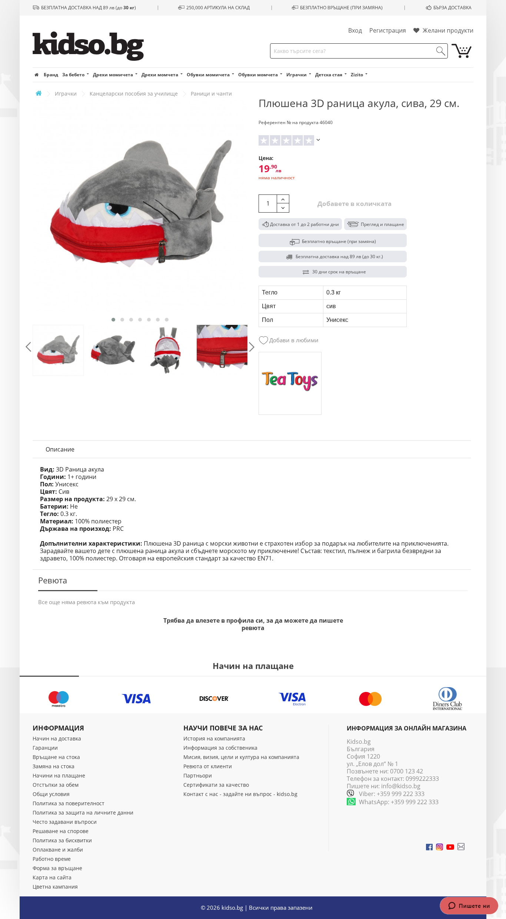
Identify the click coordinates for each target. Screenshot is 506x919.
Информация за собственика (220, 747)
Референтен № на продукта (289, 122)
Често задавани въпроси (65, 821)
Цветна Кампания (55, 886)
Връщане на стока (56, 756)
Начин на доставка (57, 738)
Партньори (197, 775)
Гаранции (45, 747)
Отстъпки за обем (56, 784)
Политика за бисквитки (62, 840)
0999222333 (422, 779)
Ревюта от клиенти (207, 766)
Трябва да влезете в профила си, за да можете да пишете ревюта (253, 624)
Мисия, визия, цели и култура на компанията (241, 756)
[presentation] (28, 347)
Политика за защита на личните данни (83, 812)
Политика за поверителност (68, 803)
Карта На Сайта (52, 877)
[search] (440, 51)
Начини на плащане (59, 775)
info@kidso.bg (400, 786)
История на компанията (214, 738)
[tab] (60, 449)
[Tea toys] (290, 383)
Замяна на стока (53, 766)
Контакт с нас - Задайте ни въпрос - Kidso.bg (240, 794)
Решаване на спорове (61, 831)
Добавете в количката (354, 203)
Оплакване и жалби (58, 849)
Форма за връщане (57, 868)
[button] (113, 319)
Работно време (52, 858)
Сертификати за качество (216, 784)
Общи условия (51, 794)
